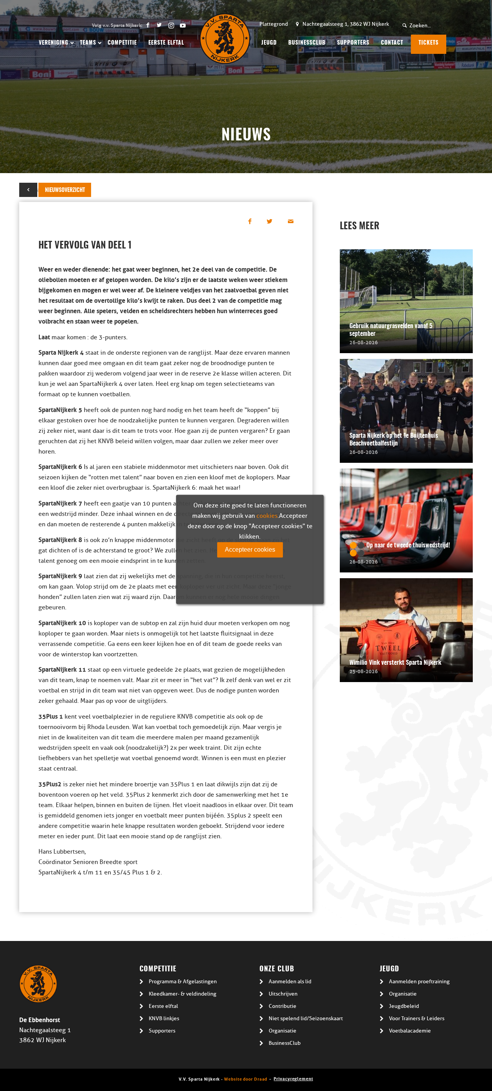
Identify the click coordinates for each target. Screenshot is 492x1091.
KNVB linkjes (164, 1018)
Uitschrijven (283, 994)
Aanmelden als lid (290, 981)
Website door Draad (245, 1078)
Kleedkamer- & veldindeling (182, 994)
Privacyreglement (293, 1078)
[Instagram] (170, 25)
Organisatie (282, 1031)
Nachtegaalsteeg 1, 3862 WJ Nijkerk (346, 24)
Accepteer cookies (250, 549)
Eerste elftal (163, 1006)
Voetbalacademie (410, 1031)
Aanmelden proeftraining (419, 981)
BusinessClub (285, 1043)
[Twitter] (159, 25)
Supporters (162, 1031)
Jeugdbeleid (404, 1006)
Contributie (282, 1006)
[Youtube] (182, 25)
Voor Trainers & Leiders (416, 1018)
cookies (267, 516)
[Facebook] (147, 25)
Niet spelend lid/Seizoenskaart (306, 1018)
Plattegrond (273, 24)
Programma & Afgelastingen (183, 981)
